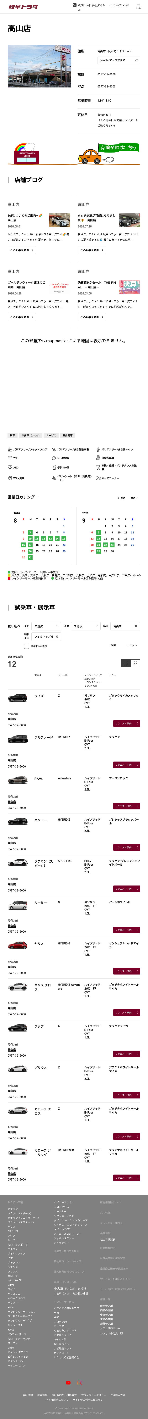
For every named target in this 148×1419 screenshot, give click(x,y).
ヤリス (11, 1226)
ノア (10, 1258)
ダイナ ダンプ (62, 1229)
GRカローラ (14, 1280)
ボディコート (61, 1353)
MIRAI (11, 1285)
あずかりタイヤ (62, 1335)
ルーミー (13, 1240)
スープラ (13, 1343)
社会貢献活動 (107, 1239)
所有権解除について (111, 1202)
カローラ (13, 1276)
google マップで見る (112, 60)
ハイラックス (15, 1325)
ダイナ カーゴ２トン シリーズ (70, 1224)
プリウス (13, 1271)
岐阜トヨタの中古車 (65, 1282)
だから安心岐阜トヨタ (66, 1308)
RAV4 (10, 1307)
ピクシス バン (16, 1361)
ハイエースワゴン (64, 1202)
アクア (11, 1235)
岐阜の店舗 (106, 1305)
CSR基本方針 (107, 1248)
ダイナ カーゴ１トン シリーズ (70, 1220)
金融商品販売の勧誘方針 (114, 1268)
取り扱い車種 (15, 1202)
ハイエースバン (16, 1365)
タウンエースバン (64, 1216)
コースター (60, 1211)
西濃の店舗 (106, 1310)
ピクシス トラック (18, 1356)
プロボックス (61, 1207)
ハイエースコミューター (67, 1234)
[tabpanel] (39, 66)
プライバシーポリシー (112, 1223)
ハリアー (13, 1302)
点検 (56, 1317)
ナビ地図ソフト (62, 1348)
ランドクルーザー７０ (20, 1316)
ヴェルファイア (16, 1253)
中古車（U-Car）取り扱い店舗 (71, 1293)
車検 (56, 1312)
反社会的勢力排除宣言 (112, 1258)
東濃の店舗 (106, 1319)
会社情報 (105, 1233)
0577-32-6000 (107, 74)
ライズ (11, 1289)
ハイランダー (61, 1242)
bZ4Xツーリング (17, 1334)
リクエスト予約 (123, 723)
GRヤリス (13, 1231)
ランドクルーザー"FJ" (20, 1320)
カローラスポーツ (18, 1244)
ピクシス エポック (18, 1352)
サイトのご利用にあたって (115, 1279)
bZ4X (11, 1330)
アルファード (15, 1249)
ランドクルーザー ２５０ (22, 1312)
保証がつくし (61, 1344)
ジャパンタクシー (64, 1238)
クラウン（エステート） (21, 1222)
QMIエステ (60, 1339)
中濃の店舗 (106, 1314)
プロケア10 (60, 1321)
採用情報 (105, 1212)
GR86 (11, 1347)
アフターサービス (64, 1302)
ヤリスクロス (15, 1294)
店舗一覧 (105, 1299)
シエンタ (13, 1267)
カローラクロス (16, 1298)
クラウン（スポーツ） (20, 1213)
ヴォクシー (14, 1262)
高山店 (12, 719)
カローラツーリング (19, 1338)
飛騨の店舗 (106, 1323)
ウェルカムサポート (65, 1330)
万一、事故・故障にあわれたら (117, 1289)
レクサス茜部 (107, 1328)
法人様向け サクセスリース (69, 1271)
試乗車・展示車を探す (66, 1251)
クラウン (13, 1208)
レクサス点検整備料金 (66, 1357)
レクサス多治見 (109, 1333)
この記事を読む (19, 250)
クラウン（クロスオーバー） (24, 1218)
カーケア (59, 1326)
